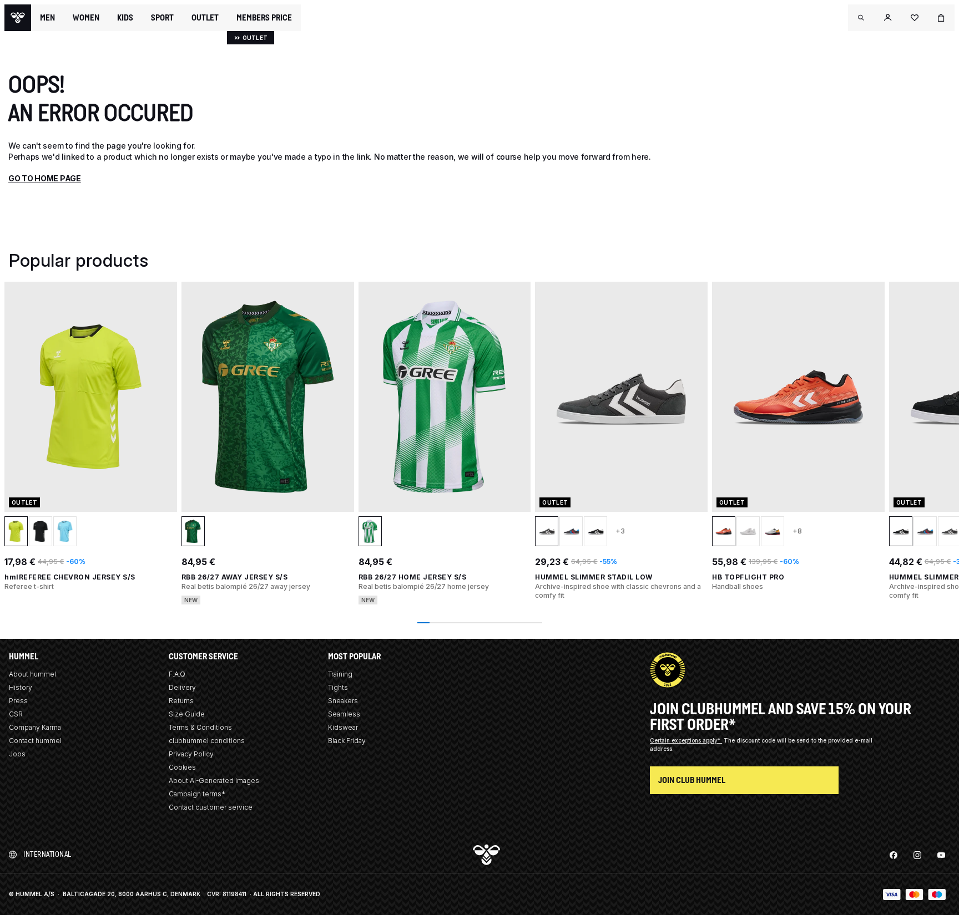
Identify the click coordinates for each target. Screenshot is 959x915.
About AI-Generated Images (214, 780)
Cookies (182, 767)
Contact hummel (35, 740)
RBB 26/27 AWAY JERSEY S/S (234, 577)
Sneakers (343, 701)
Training (340, 674)
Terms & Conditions (200, 727)
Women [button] (86, 17)
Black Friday (347, 740)
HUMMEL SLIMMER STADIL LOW (594, 577)
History (20, 687)
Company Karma (35, 727)
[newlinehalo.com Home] (17, 17)
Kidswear (343, 727)
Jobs (17, 754)
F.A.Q (177, 674)
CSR (16, 714)
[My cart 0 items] (941, 17)
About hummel (32, 674)
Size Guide (187, 714)
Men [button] (47, 17)
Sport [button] (162, 17)
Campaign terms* (197, 794)
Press (18, 701)
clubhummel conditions (207, 740)
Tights (338, 687)
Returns (181, 701)
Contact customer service (211, 807)
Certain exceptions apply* (686, 740)
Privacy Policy (191, 754)
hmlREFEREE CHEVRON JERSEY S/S (69, 577)
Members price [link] (264, 17)
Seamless (344, 714)
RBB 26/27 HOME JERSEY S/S (413, 577)
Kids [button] (125, 17)
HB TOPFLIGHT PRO (748, 577)
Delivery (182, 687)
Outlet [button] (205, 17)
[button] (861, 17)
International (47, 854)
